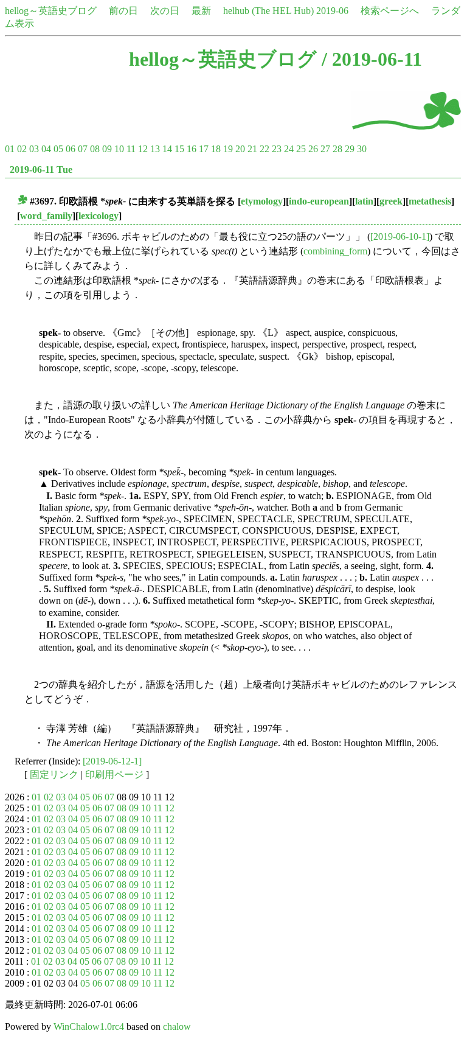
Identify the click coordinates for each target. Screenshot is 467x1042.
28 (337, 149)
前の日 (123, 10)
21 (252, 149)
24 (289, 149)
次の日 (164, 10)
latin (364, 201)
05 (58, 149)
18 (216, 149)
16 (191, 149)
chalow (177, 1026)
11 (131, 149)
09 (107, 149)
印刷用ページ (114, 774)
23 (277, 149)
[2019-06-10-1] (399, 236)
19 (228, 149)
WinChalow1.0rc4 (89, 1026)
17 (204, 149)
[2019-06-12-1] (112, 761)
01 (10, 149)
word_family (46, 216)
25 (301, 149)
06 (70, 149)
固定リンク (54, 774)
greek (391, 201)
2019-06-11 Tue (41, 169)
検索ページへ (390, 10)
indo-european (319, 201)
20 (240, 149)
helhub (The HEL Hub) (268, 10)
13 (155, 149)
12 (143, 149)
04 (46, 149)
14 (167, 149)
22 (264, 149)
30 (362, 149)
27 (325, 149)
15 (179, 149)
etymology (262, 201)
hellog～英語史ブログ (51, 10)
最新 (201, 10)
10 (119, 149)
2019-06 (332, 10)
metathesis (430, 201)
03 (34, 149)
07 (83, 149)
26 (313, 149)
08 (95, 149)
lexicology (98, 216)
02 (22, 149)
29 (350, 149)
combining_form (335, 251)
